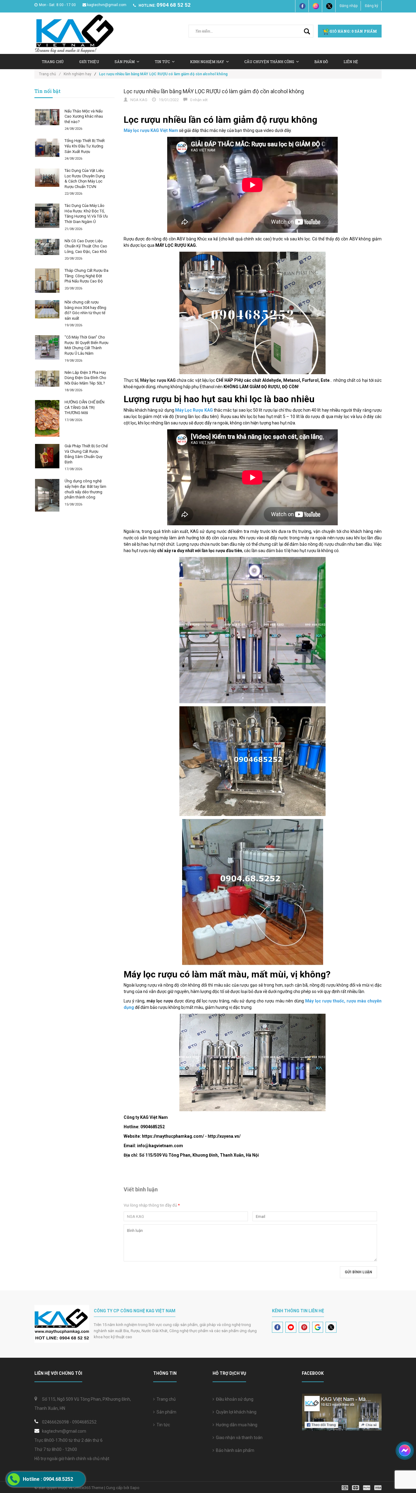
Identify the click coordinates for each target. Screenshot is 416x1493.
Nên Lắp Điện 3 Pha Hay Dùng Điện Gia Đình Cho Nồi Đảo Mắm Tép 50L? (85, 377)
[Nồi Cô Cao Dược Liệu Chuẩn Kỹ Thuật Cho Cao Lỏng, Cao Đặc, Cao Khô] (47, 247)
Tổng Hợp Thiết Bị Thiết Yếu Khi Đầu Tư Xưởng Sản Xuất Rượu (85, 146)
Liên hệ (351, 61)
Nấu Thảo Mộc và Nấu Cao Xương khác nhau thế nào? (84, 116)
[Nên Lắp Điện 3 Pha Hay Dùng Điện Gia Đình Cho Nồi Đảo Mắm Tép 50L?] (47, 378)
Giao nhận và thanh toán (238, 1437)
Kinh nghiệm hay (207, 61)
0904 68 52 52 (174, 5)
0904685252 (84, 1422)
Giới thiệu (89, 61)
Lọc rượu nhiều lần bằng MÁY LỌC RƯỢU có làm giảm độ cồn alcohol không (214, 91)
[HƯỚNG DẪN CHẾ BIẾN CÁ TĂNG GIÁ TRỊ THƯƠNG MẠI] (47, 418)
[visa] (362, 1487)
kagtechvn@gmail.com (106, 5)
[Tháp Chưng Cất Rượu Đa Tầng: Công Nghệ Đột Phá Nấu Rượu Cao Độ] (47, 280)
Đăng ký (371, 6)
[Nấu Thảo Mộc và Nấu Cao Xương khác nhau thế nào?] (47, 117)
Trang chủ (165, 1399)
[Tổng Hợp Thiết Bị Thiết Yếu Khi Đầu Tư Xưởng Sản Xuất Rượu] (47, 148)
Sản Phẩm (125, 61)
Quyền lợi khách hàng (235, 1412)
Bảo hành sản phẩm (234, 1450)
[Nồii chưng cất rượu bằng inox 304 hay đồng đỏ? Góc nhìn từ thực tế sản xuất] (47, 309)
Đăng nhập (349, 6)
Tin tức (162, 61)
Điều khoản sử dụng (233, 1399)
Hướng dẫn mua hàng (235, 1424)
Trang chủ (53, 61)
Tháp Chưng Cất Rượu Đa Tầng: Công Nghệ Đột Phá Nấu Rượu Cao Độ (86, 275)
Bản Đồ (321, 61)
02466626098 (55, 1422)
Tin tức (162, 1424)
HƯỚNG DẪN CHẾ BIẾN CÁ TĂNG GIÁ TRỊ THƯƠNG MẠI (84, 407)
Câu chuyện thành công (269, 61)
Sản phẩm (165, 1412)
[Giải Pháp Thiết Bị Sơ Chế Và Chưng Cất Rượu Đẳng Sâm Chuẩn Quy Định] (47, 456)
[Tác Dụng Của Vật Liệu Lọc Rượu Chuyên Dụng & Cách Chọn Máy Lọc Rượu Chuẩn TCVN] (47, 177)
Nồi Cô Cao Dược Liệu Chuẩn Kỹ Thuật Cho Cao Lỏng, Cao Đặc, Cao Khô (86, 246)
